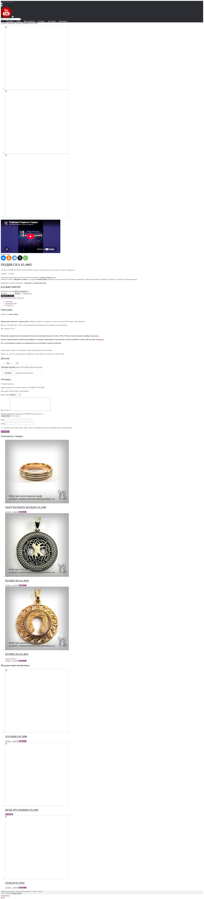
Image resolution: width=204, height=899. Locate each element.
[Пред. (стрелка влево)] (2, 897)
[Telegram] (14, 257)
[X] (20, 257)
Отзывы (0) (9, 305)
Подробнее (95, 336)
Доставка (52, 21)
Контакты (63, 21)
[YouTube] (6, 17)
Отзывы (41, 21)
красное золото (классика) (42, 270)
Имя (2, 420)
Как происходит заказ (9, 298)
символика (70, 270)
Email (3, 424)
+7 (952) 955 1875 (7, 2)
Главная (4, 23)
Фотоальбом (29, 21)
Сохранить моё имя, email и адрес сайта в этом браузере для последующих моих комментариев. (38, 428)
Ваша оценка (5, 395)
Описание (8, 301)
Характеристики (11, 303)
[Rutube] (2, 6)
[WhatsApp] (25, 257)
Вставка (4, 293)
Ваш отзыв (5, 410)
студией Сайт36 (16, 893)
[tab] (104, 301)
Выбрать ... (22, 512)
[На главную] (2, 4)
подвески (56, 270)
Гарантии (20, 298)
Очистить (28, 293)
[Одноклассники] (8, 257)
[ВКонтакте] (3, 257)
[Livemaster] (13, 17)
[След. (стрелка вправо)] (4, 897)
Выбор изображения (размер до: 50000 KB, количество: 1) (22, 414)
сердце (63, 270)
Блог (19, 21)
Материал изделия (7, 291)
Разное (18, 23)
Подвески (11, 23)
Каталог (10, 21)
